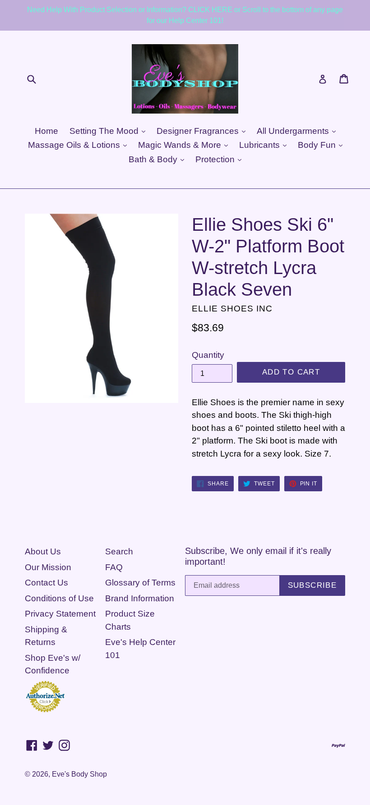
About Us (43, 551)
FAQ (114, 567)
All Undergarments (294, 131)
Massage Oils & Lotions (75, 145)
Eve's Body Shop (79, 774)
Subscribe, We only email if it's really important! (258, 556)
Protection (216, 159)
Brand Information (139, 598)
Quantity (208, 355)
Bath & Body (154, 159)
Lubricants (260, 145)
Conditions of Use (59, 598)
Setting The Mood (105, 131)
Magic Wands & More (180, 145)
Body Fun (318, 145)
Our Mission (48, 567)
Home (46, 131)
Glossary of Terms (140, 582)
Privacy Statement (60, 613)
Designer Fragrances (199, 131)
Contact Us (46, 582)
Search (119, 551)
